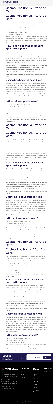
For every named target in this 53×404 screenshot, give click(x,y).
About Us (23, 372)
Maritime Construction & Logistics (36, 386)
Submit (47, 357)
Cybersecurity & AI (37, 391)
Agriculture (35, 378)
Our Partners (24, 374)
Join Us (23, 377)
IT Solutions (35, 381)
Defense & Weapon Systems (35, 374)
